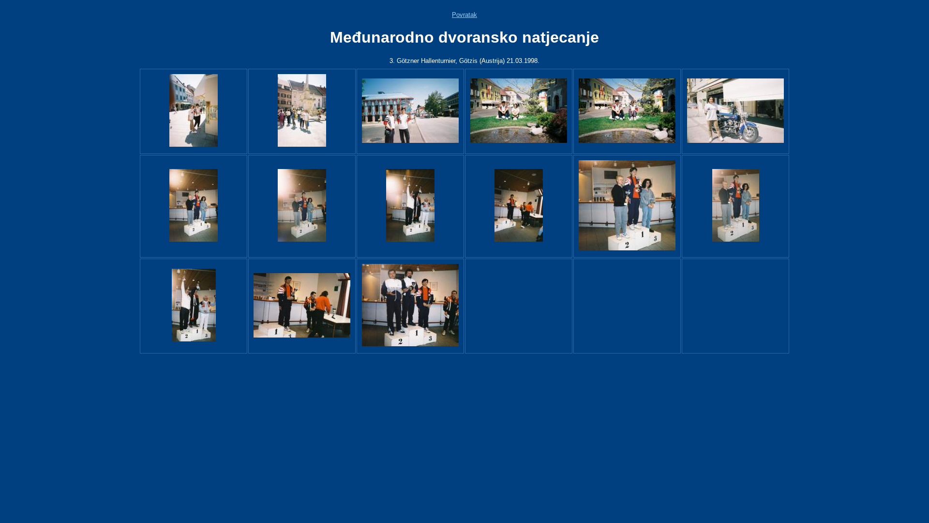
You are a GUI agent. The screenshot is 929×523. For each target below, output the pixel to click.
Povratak (464, 14)
